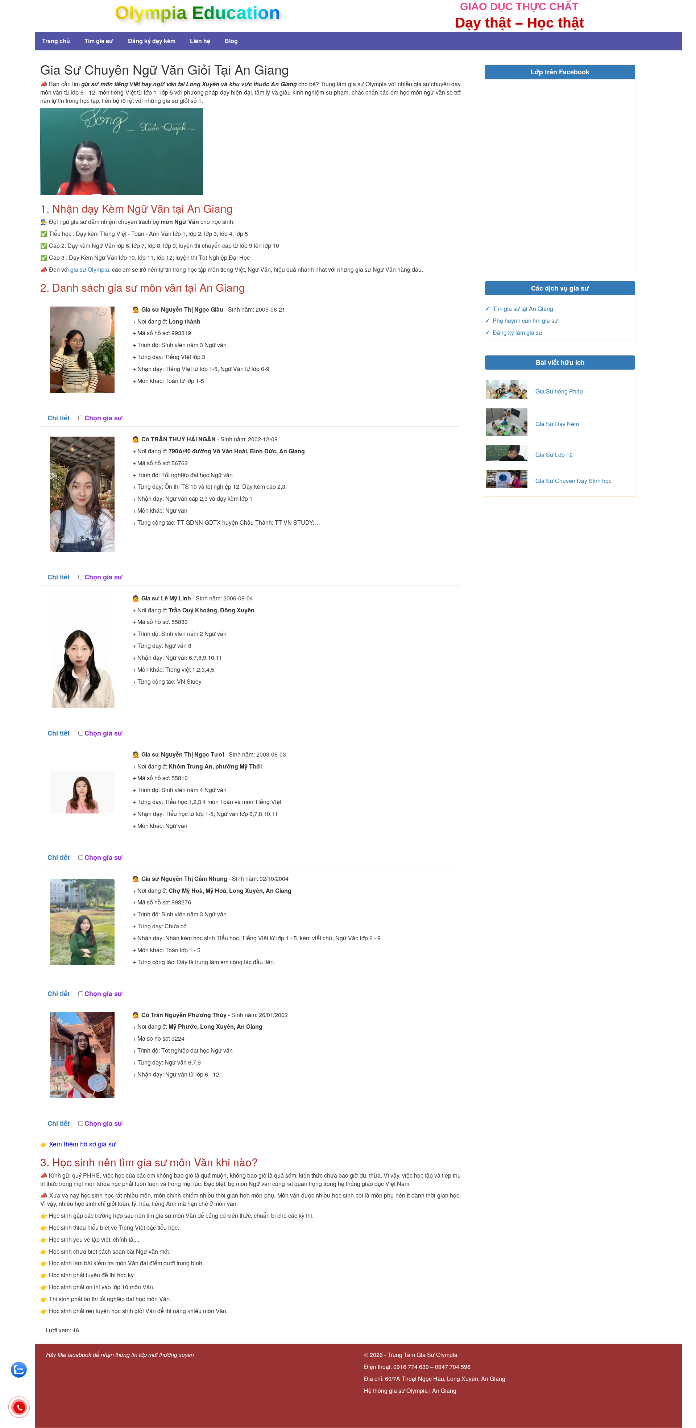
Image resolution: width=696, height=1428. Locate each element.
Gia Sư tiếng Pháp (559, 391)
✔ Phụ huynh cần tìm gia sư (521, 320)
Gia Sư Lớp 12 (554, 454)
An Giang (444, 1390)
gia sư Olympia (89, 269)
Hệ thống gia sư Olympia (396, 1390)
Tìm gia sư (98, 41)
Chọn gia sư (103, 417)
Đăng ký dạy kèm (151, 41)
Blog (231, 41)
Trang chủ (56, 41)
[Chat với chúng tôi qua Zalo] (19, 1369)
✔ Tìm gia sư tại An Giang (519, 308)
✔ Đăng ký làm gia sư (513, 332)
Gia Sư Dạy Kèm (557, 424)
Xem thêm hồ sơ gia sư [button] (82, 1143)
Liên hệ (200, 41)
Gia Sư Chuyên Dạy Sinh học (573, 480)
